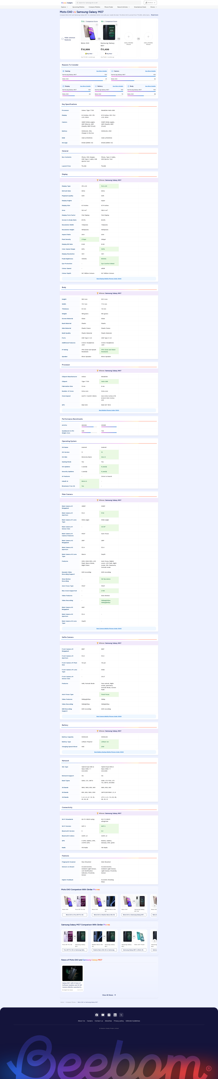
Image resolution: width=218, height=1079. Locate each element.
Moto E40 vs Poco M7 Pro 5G (74, 914)
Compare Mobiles (94, 7)
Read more (154, 15)
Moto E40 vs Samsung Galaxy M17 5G (134, 914)
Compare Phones (71, 1002)
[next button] (155, 906)
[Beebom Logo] (67, 3)
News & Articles (122, 7)
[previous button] (63, 906)
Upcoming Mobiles (78, 7)
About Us (81, 1021)
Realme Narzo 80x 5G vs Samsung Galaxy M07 (105, 950)
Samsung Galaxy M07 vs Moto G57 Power (134, 950)
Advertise (108, 1021)
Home (62, 1002)
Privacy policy (119, 1021)
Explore (63, 7)
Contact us (99, 1021)
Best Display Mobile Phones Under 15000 (109, 278)
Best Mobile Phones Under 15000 (109, 410)
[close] (96, 24)
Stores (152, 7)
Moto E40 (85, 43)
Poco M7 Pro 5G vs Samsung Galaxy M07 (75, 950)
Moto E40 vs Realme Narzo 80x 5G (104, 914)
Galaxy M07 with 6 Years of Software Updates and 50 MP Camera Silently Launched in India (72, 985)
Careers (90, 1021)
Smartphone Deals (140, 7)
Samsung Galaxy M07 (107, 44)
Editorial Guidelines (133, 1021)
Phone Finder (109, 7)
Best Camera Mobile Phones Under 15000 (109, 628)
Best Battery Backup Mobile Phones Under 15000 (109, 752)
